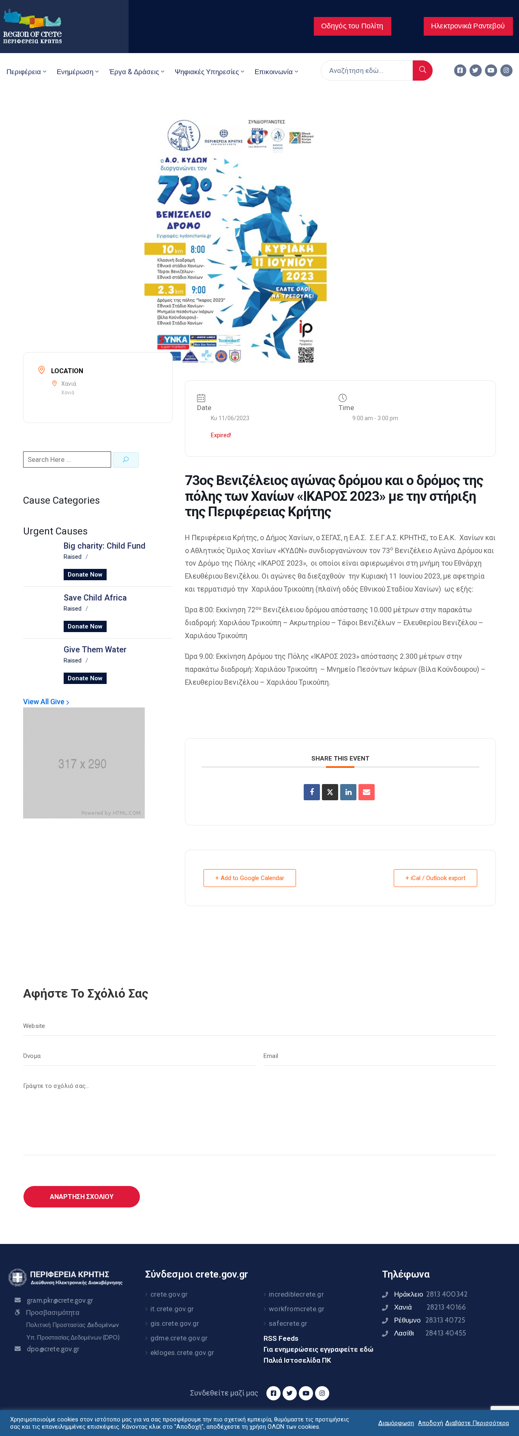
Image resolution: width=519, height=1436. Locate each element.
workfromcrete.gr (296, 1309)
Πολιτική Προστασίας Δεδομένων (72, 1325)
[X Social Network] (330, 792)
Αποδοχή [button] (430, 1423)
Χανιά (430, 1307)
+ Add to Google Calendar (249, 878)
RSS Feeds (281, 1338)
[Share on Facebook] (312, 792)
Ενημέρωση (75, 72)
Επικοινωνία (274, 72)
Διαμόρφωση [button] (396, 1423)
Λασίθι (430, 1333)
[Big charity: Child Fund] (39, 559)
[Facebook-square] (460, 70)
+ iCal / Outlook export (435, 878)
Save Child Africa (95, 598)
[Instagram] (506, 70)
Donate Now (85, 574)
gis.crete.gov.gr (174, 1323)
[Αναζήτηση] (423, 70)
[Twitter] (476, 70)
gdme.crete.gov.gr (179, 1338)
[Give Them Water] (39, 663)
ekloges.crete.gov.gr (182, 1352)
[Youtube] (491, 70)
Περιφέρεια (23, 72)
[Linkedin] (348, 792)
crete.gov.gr (169, 1294)
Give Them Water (95, 649)
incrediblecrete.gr (296, 1294)
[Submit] (126, 460)
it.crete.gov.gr (172, 1309)
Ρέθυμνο (429, 1320)
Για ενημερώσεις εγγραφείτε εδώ (318, 1349)
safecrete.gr (288, 1323)
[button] (352, 26)
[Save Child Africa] (39, 611)
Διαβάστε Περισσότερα (477, 1423)
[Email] (366, 792)
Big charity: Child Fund (105, 546)
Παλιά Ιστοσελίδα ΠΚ (297, 1360)
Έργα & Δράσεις (134, 72)
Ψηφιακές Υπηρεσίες (207, 72)
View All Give (44, 701)
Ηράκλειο (431, 1294)
